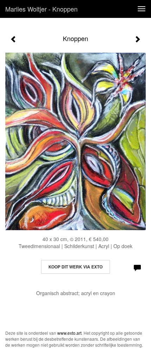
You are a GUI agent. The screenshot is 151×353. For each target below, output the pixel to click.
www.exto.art (69, 333)
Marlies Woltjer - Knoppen (41, 8)
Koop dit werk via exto (75, 267)
